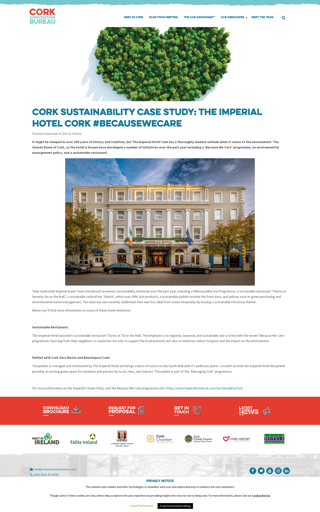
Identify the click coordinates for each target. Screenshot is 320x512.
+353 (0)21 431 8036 (46, 474)
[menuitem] (133, 17)
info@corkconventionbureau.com (54, 469)
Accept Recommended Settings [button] (175, 506)
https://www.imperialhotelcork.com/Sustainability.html (204, 388)
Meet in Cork (133, 17)
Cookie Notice (261, 495)
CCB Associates (232, 17)
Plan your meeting (163, 17)
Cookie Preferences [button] (141, 506)
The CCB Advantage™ (199, 17)
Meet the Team (262, 17)
